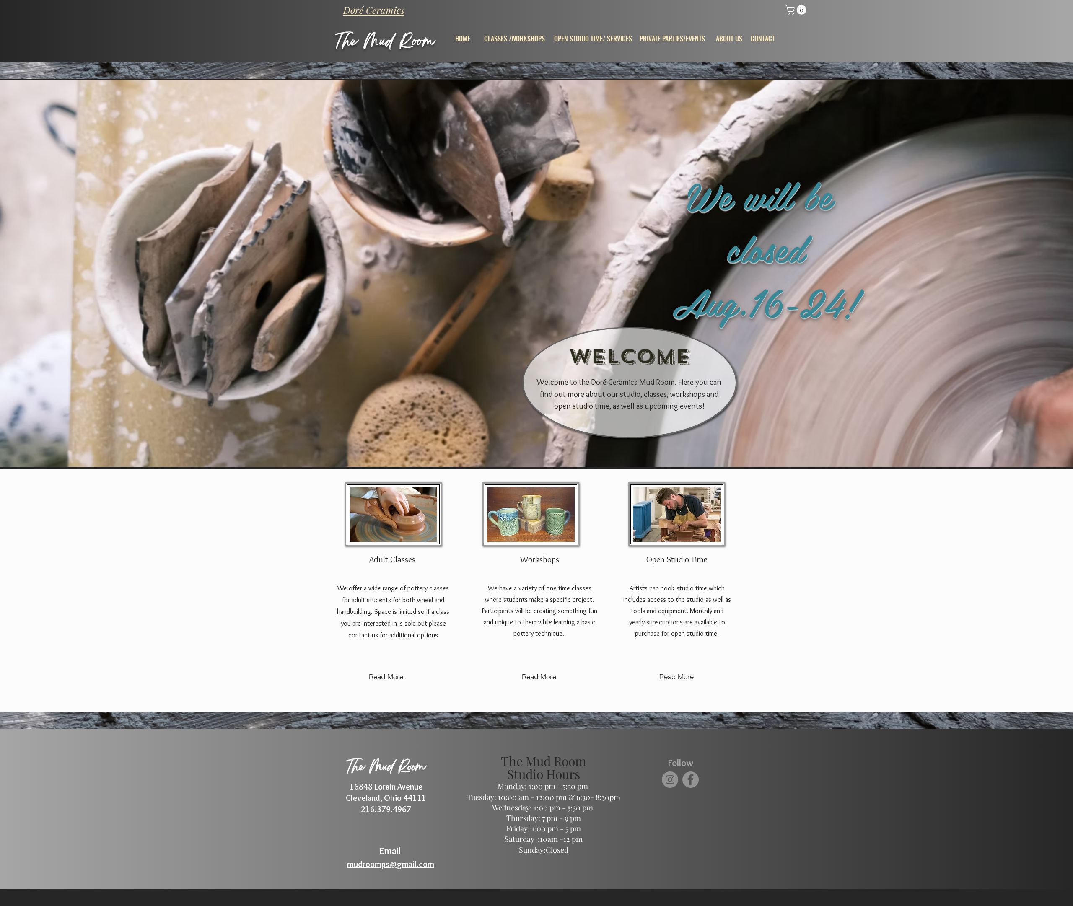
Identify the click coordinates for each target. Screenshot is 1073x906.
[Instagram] (670, 779)
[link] (797, 10)
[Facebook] (690, 779)
